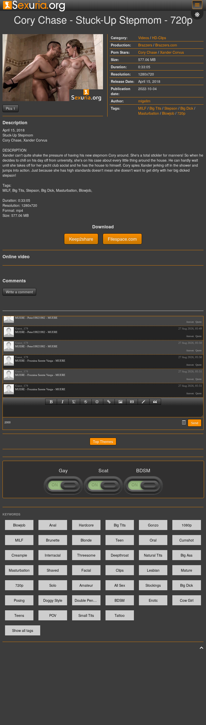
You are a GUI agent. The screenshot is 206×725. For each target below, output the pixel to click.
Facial (86, 570)
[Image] (120, 402)
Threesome (86, 555)
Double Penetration (87, 600)
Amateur (86, 585)
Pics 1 (10, 108)
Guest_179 (21, 328)
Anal (52, 525)
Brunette (53, 540)
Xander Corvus (172, 52)
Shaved (53, 570)
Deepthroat (120, 555)
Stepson (170, 108)
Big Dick (186, 108)
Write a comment (19, 291)
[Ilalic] (63, 402)
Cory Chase (147, 52)
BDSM (120, 600)
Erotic (153, 600)
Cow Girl (186, 600)
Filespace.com (122, 239)
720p (181, 113)
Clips (120, 570)
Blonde (86, 540)
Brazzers (145, 44)
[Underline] (74, 402)
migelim (144, 100)
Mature (186, 570)
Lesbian (153, 570)
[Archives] (184, 422)
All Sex (119, 585)
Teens (19, 615)
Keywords (11, 514)
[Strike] (86, 402)
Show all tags (22, 630)
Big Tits (155, 108)
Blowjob (168, 113)
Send (194, 423)
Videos (143, 37)
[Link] (109, 402)
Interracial (53, 555)
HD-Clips (159, 37)
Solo (52, 585)
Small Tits (86, 615)
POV (52, 615)
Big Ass (186, 555)
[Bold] (51, 402)
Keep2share (81, 239)
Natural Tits (153, 555)
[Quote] (155, 402)
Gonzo (153, 525)
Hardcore (86, 525)
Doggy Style (52, 600)
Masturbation (148, 113)
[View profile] (9, 318)
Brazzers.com (166, 44)
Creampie (19, 555)
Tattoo (120, 615)
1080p (187, 525)
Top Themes (103, 441)
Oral (153, 540)
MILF (142, 108)
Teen (120, 540)
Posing (19, 600)
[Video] (132, 402)
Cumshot (186, 540)
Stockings (153, 585)
